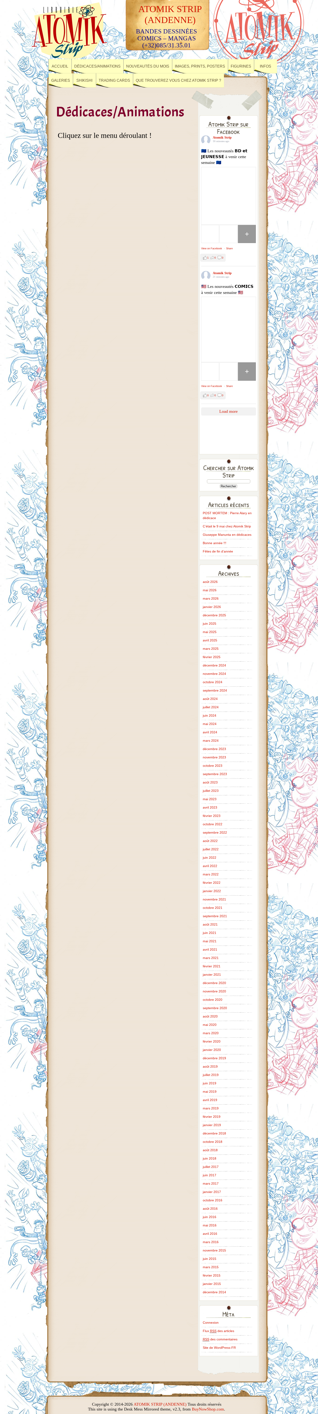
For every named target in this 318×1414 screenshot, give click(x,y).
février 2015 (211, 1275)
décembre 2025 (214, 615)
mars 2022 (211, 874)
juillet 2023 (211, 791)
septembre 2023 (215, 774)
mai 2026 (210, 590)
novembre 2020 (214, 991)
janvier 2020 (212, 1050)
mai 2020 (210, 1025)
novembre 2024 (214, 674)
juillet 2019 (211, 1075)
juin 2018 (209, 1158)
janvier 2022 (212, 891)
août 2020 (210, 1016)
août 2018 (210, 1150)
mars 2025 (211, 648)
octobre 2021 (212, 908)
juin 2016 (209, 1217)
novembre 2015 (214, 1250)
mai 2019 (210, 1091)
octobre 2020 (212, 999)
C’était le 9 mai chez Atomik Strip (227, 526)
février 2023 (211, 816)
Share (229, 248)
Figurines (241, 66)
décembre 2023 (214, 749)
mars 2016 (211, 1242)
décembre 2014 (214, 1292)
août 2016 (210, 1208)
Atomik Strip (222, 137)
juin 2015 (209, 1259)
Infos (265, 66)
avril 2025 (210, 640)
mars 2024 (211, 740)
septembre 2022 (215, 832)
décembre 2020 (214, 983)
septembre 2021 (215, 916)
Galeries (60, 80)
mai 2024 (210, 724)
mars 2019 (211, 1108)
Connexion (211, 1322)
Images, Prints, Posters (200, 66)
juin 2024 (209, 715)
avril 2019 (210, 1100)
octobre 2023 (212, 765)
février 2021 (211, 966)
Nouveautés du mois (147, 66)
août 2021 (210, 924)
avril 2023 (210, 807)
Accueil (60, 66)
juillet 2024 (211, 707)
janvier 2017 (212, 1192)
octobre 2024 (212, 682)
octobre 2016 (212, 1200)
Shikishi (84, 80)
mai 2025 (210, 632)
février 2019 (211, 1116)
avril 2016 (210, 1233)
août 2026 (210, 582)
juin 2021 (209, 933)
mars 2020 (211, 1033)
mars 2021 (211, 958)
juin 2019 (209, 1083)
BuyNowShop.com (208, 1409)
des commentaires (220, 1339)
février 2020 (211, 1041)
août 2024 (210, 699)
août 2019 (210, 1066)
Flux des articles (218, 1331)
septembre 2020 (215, 1008)
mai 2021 (210, 941)
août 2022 (210, 841)
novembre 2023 (214, 757)
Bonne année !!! (214, 543)
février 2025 (211, 657)
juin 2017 (209, 1175)
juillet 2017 (211, 1167)
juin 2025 (209, 623)
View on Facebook (211, 248)
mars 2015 (211, 1267)
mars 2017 (211, 1183)
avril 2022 (210, 866)
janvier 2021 (212, 974)
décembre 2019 (214, 1058)
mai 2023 (210, 799)
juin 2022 (209, 857)
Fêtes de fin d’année (218, 551)
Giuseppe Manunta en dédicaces (227, 534)
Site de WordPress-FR (219, 1347)
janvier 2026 (212, 607)
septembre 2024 (215, 690)
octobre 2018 (212, 1142)
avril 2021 (210, 949)
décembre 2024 (214, 665)
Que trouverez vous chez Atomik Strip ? (178, 80)
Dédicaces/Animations (97, 66)
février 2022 (211, 882)
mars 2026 (211, 598)
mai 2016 (210, 1225)
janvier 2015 (212, 1284)
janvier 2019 (212, 1125)
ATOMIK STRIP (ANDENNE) (160, 1404)
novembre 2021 (214, 899)
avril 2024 (210, 732)
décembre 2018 (214, 1133)
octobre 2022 (212, 824)
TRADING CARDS (114, 80)
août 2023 (210, 782)
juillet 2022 (211, 849)
